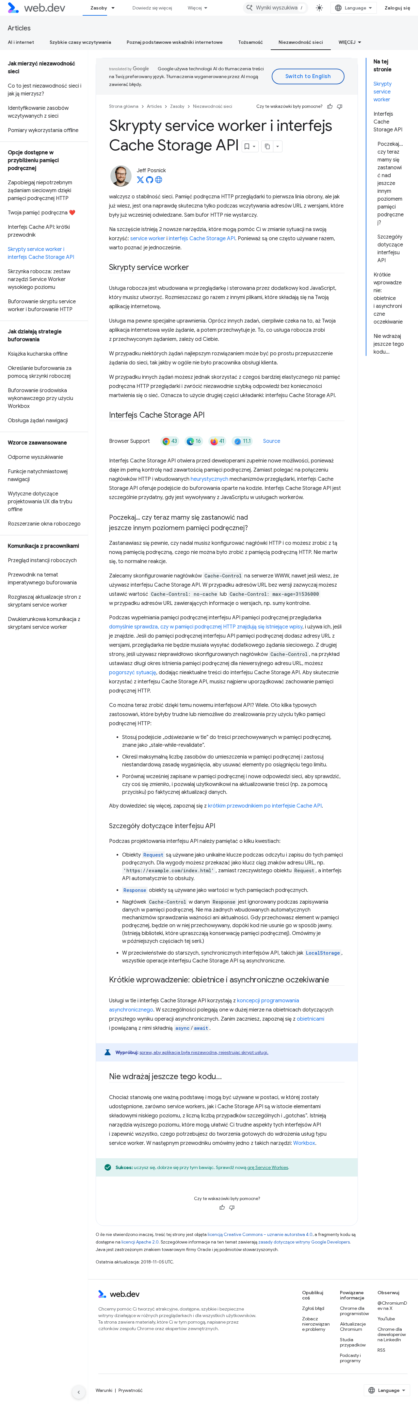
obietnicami (310, 1019)
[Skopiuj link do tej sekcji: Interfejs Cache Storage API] (211, 416)
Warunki (104, 1390)
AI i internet (21, 42)
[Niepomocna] (340, 106)
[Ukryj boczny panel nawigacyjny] (78, 1392)
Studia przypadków (353, 1342)
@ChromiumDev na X (392, 1305)
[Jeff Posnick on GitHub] (149, 181)
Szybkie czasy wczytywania (80, 42)
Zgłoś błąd (313, 1308)
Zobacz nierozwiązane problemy (316, 1324)
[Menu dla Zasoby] (116, 8)
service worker (147, 238)
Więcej (195, 8)
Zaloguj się (397, 8)
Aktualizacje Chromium (353, 1326)
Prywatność (131, 1390)
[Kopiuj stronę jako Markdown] (267, 146)
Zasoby (98, 8)
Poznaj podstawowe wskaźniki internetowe (175, 42)
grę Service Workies (267, 1167)
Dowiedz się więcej (152, 8)
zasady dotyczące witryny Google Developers (304, 1242)
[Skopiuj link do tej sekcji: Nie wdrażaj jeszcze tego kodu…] (227, 1077)
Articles (19, 28)
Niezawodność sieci (301, 42)
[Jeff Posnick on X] (140, 181)
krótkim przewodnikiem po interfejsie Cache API (265, 806)
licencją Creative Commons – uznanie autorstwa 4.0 (260, 1234)
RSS (381, 1350)
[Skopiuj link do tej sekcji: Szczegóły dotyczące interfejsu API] (221, 826)
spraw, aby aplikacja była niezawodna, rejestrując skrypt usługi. (203, 1052)
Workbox (304, 1143)
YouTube (386, 1319)
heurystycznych (209, 479)
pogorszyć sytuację (132, 672)
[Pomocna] (330, 106)
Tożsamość (250, 42)
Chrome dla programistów (354, 1310)
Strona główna (123, 106)
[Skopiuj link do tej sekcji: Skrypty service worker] (195, 268)
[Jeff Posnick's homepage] (158, 181)
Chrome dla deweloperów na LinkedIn (392, 1334)
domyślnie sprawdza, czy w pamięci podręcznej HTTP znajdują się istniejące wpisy (205, 627)
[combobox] (275, 8)
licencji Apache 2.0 (140, 1242)
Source (271, 441)
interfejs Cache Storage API (202, 238)
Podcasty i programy (350, 1357)
